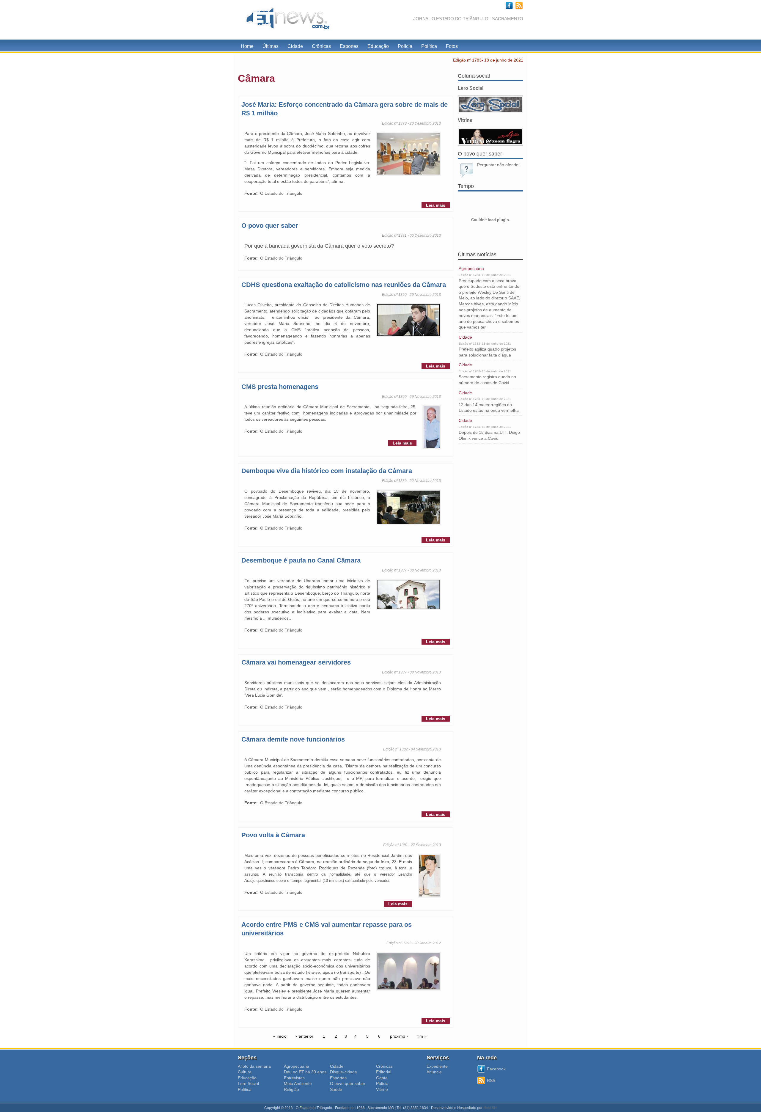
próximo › (399, 1036)
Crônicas (321, 46)
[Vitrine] (490, 137)
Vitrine (382, 1089)
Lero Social (248, 1083)
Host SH (490, 1108)
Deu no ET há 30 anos (305, 1071)
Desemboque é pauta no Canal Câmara (301, 560)
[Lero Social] (490, 104)
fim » (422, 1036)
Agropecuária (471, 268)
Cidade (295, 46)
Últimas (270, 46)
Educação (378, 46)
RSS (491, 1080)
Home (247, 46)
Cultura (244, 1071)
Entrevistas (294, 1077)
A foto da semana (254, 1066)
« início (280, 1036)
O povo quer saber (269, 225)
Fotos (452, 46)
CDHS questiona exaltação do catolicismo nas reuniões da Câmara (343, 284)
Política (429, 46)
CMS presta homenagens (279, 386)
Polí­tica (244, 1089)
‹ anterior (304, 1036)
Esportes (349, 46)
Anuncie (434, 1071)
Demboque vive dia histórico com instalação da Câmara (326, 471)
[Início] (285, 20)
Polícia (405, 46)
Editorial (383, 1071)
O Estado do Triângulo (281, 193)
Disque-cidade (343, 1071)
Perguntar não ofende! (498, 164)
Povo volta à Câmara (273, 835)
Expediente (437, 1066)
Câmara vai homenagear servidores (296, 662)
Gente (382, 1077)
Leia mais (435, 205)
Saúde (336, 1089)
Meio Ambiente (298, 1083)
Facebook (496, 1069)
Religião (291, 1089)
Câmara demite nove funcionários (293, 739)
